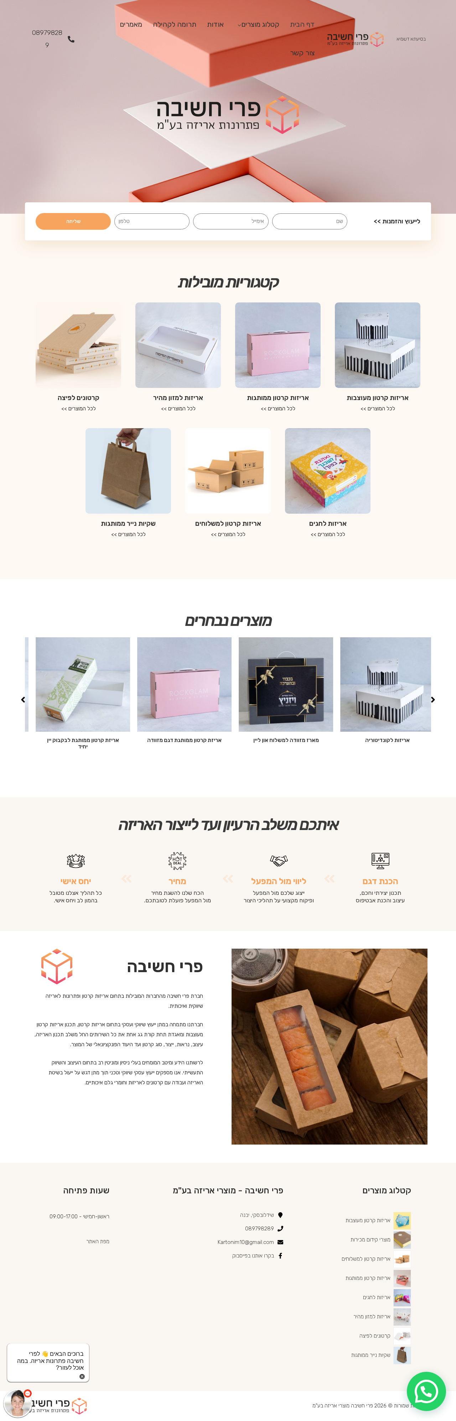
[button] (433, 699)
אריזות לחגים (328, 523)
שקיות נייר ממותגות (128, 523)
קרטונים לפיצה (78, 398)
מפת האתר (97, 1241)
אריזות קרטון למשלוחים (228, 523)
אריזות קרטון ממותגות (278, 398)
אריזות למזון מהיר (178, 398)
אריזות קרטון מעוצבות (378, 398)
